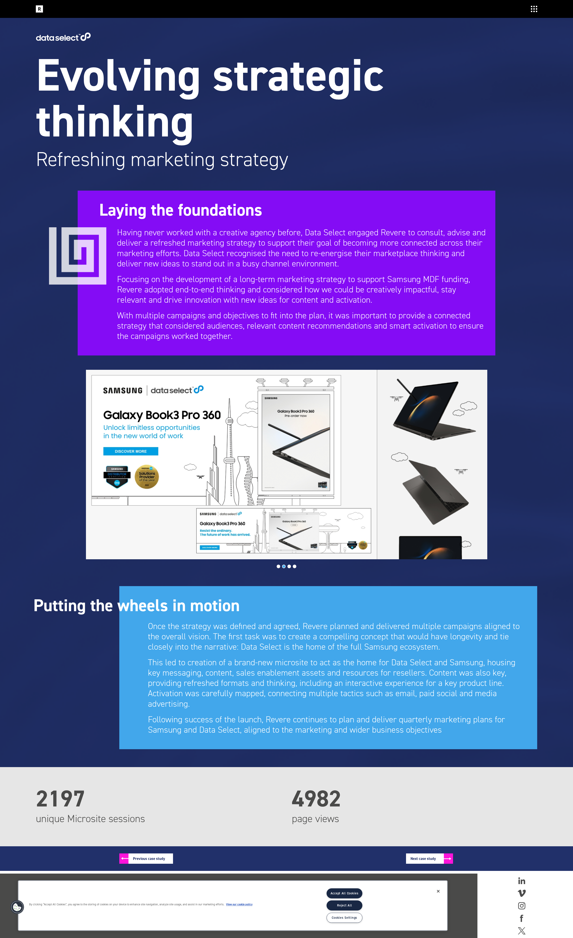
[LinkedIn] (521, 880)
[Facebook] (521, 918)
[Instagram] (521, 905)
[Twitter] (522, 930)
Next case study (423, 858)
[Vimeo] (522, 893)
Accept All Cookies (345, 893)
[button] (17, 907)
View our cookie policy (239, 904)
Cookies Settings (344, 917)
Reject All (344, 905)
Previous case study (149, 858)
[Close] (438, 891)
